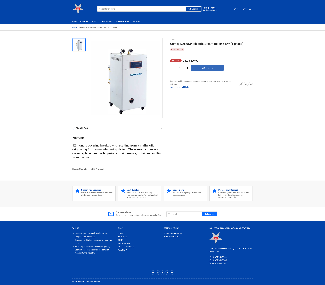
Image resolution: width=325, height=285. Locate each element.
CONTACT (136, 21)
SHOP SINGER (107, 21)
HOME (74, 21)
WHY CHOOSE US (171, 237)
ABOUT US (84, 21)
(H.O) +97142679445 (218, 260)
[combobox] (149, 9)
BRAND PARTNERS (122, 21)
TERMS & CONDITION (173, 233)
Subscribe (209, 214)
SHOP (94, 21)
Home (74, 27)
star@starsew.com (217, 263)
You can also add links (179, 87)
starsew (81, 282)
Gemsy (172, 39)
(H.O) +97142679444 (218, 257)
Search (195, 9)
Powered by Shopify (92, 282)
